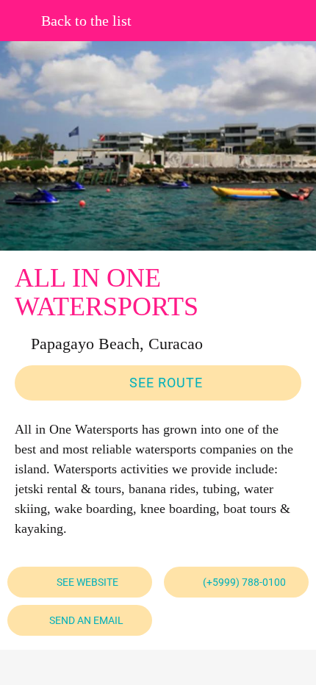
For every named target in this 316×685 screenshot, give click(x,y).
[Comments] (85, 667)
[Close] (20, 20)
